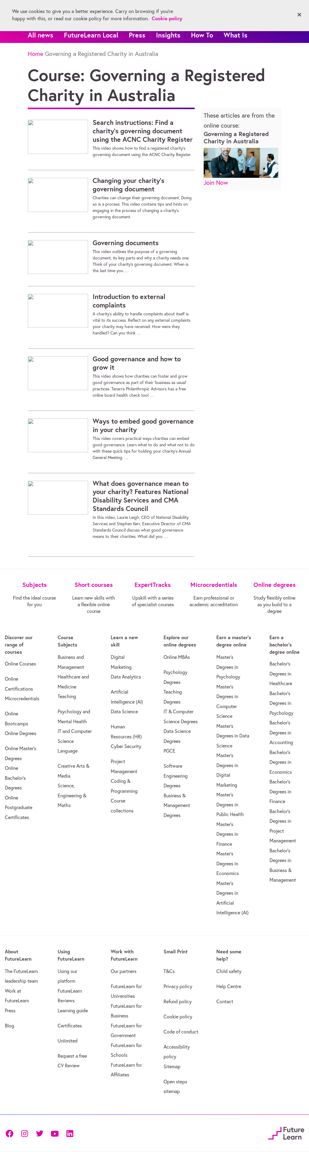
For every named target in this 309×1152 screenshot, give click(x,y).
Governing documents (126, 243)
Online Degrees (20, 733)
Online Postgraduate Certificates (18, 807)
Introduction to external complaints (129, 300)
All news (40, 35)
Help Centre (228, 986)
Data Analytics (126, 677)
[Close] (299, 14)
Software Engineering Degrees (176, 776)
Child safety (228, 971)
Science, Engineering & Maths (72, 795)
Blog (9, 1026)
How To (202, 35)
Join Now (216, 182)
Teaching (67, 696)
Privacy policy (178, 986)
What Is (235, 35)
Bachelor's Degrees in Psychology (281, 703)
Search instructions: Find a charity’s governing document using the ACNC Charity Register (143, 131)
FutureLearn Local (91, 35)
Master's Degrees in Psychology (228, 667)
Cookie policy (178, 1017)
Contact (224, 1001)
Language (68, 751)
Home (35, 53)
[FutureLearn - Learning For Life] (286, 1132)
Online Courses (20, 664)
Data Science (124, 711)
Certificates (70, 1026)
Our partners (123, 971)
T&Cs (169, 971)
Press (137, 35)
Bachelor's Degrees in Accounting (281, 732)
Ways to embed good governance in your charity (143, 425)
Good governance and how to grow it (137, 363)
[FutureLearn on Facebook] (11, 1133)
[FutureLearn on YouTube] (54, 1133)
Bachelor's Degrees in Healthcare (280, 673)
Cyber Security (126, 746)
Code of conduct (181, 1032)
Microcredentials (22, 698)
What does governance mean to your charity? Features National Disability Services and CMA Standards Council (141, 496)
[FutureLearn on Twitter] (39, 1133)
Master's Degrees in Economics (227, 863)
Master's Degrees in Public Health (230, 804)
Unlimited (68, 1041)
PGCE (169, 751)
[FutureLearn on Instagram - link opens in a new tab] (24, 1133)
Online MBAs (177, 657)
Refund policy (178, 1001)
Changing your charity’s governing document (128, 184)
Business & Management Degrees (177, 805)
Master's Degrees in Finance (227, 834)
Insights (168, 35)
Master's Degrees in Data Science (232, 736)
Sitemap (172, 1066)
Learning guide (73, 1010)
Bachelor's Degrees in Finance (280, 791)
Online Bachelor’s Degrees (15, 778)
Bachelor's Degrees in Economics (280, 762)
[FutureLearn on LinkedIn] (69, 1133)
